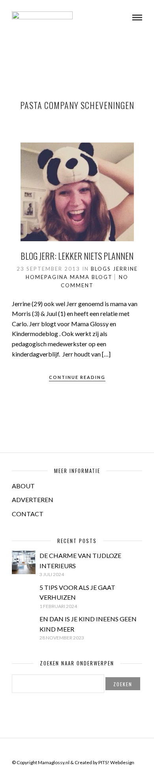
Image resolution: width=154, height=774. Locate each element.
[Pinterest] (82, 750)
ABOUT (23, 486)
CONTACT (27, 513)
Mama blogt (91, 277)
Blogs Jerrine (114, 269)
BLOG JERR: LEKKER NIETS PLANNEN (77, 255)
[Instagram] (92, 750)
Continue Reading (77, 377)
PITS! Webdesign (116, 762)
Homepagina (47, 277)
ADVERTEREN (32, 499)
